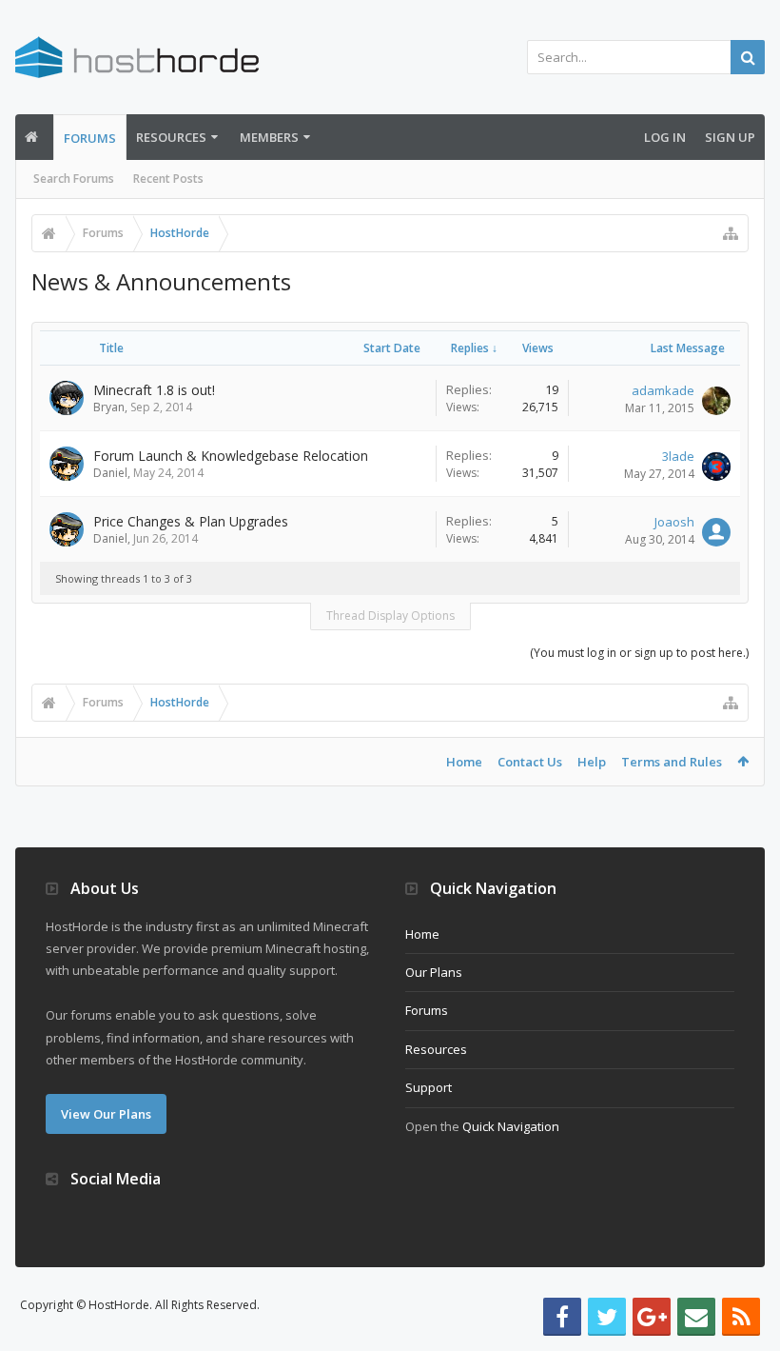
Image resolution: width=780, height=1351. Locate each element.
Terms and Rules (671, 761)
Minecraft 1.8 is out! (154, 390)
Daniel (110, 473)
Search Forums (73, 178)
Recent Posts (168, 178)
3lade (678, 456)
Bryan (109, 407)
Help (591, 761)
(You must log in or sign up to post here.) (639, 653)
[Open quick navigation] (730, 233)
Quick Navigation (510, 1126)
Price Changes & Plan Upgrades (190, 521)
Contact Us (529, 761)
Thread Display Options (390, 615)
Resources (171, 137)
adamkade (663, 390)
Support (428, 1087)
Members (269, 137)
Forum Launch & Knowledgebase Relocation (230, 456)
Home (464, 761)
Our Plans (433, 972)
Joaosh (674, 521)
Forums (90, 138)
